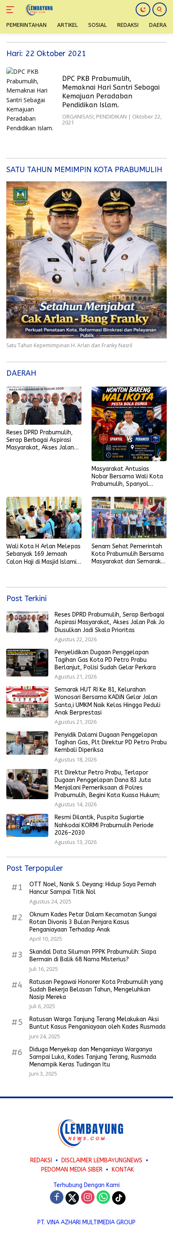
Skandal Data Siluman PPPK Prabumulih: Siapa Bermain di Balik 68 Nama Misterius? (92, 955)
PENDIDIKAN (111, 116)
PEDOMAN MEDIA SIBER (71, 1169)
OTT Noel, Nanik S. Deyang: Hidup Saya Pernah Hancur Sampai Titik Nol (92, 888)
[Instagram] (87, 1197)
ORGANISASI (78, 116)
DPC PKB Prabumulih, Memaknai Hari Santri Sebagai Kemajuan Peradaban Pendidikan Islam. (111, 91)
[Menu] (12, 10)
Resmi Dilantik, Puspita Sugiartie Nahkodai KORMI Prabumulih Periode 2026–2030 (104, 825)
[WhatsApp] (103, 1197)
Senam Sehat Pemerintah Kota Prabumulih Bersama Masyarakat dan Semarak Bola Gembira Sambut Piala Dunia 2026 (128, 554)
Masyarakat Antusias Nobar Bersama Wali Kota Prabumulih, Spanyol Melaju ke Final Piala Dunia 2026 (128, 476)
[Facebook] (56, 1197)
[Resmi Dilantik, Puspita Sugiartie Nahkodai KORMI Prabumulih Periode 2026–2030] (27, 825)
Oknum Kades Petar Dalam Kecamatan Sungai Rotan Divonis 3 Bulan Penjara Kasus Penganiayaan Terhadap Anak (93, 922)
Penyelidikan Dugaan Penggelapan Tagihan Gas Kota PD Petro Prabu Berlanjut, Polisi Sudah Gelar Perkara (105, 660)
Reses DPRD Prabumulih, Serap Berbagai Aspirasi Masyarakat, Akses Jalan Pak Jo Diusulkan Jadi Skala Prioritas (43, 440)
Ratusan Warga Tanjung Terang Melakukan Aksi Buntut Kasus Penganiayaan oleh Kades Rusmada (97, 1023)
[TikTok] (119, 1198)
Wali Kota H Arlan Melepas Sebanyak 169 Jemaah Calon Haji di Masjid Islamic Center (43, 554)
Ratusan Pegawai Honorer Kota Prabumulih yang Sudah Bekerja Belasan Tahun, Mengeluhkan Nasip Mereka (96, 989)
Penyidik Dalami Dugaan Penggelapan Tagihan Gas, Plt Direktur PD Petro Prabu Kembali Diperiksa (111, 742)
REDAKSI (41, 1160)
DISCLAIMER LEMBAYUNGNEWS (101, 1160)
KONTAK (123, 1169)
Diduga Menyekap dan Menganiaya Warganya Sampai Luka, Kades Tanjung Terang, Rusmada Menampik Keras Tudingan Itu (92, 1057)
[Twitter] (72, 1198)
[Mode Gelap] (143, 9)
